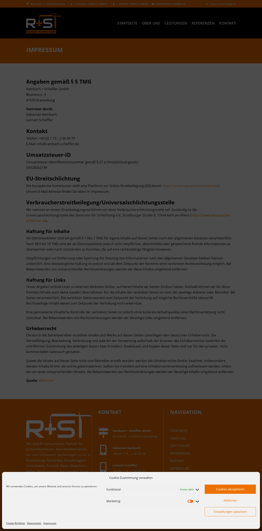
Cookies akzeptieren (230, 489)
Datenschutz (34, 523)
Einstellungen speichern (230, 512)
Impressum (49, 523)
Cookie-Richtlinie (15, 523)
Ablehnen (230, 500)
